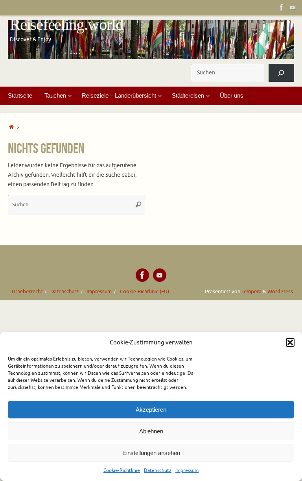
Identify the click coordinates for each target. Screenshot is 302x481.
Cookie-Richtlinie (121, 470)
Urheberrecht (27, 292)
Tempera (251, 292)
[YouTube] (292, 7)
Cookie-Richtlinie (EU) (144, 292)
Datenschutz (157, 470)
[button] (290, 342)
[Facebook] (281, 7)
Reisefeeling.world (66, 24)
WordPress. (280, 292)
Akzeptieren (151, 409)
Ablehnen (151, 431)
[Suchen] (281, 73)
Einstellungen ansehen (151, 453)
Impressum (187, 470)
